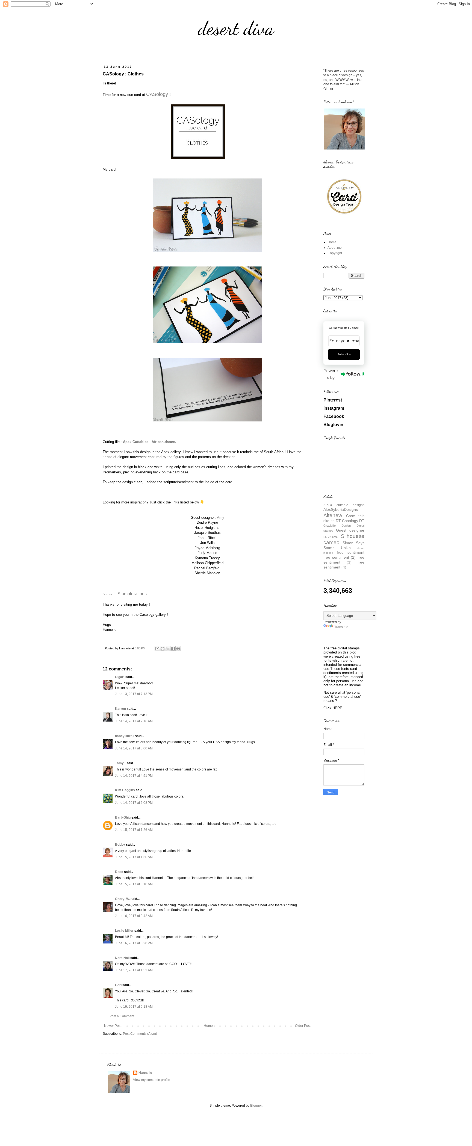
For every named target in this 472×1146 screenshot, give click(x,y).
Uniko (346, 548)
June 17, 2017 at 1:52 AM (134, 970)
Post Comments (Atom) (140, 1034)
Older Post (303, 1026)
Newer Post (112, 1026)
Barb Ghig (123, 817)
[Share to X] (167, 648)
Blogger (256, 1105)
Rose (119, 872)
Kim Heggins (125, 790)
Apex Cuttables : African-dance (149, 442)
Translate (341, 627)
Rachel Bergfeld (206, 568)
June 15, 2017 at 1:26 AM (134, 830)
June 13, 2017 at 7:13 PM (134, 694)
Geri (118, 985)
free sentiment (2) (339, 557)
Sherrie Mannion (207, 573)
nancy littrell (124, 736)
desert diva (236, 28)
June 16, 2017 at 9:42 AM (134, 916)
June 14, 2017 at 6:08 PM (134, 803)
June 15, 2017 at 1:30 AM (134, 857)
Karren (120, 709)
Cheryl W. (122, 899)
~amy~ (120, 763)
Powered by (331, 374)
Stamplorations (132, 593)
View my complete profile (151, 1080)
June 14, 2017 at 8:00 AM (134, 748)
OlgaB (120, 677)
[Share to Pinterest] (178, 648)
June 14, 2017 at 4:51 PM (134, 776)
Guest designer (350, 530)
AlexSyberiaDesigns (340, 509)
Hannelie (145, 1073)
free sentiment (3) (343, 559)
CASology (157, 94)
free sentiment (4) (343, 564)
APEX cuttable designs (343, 505)
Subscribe (344, 354)
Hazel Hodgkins (206, 528)
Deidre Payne (207, 522)
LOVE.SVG (330, 536)
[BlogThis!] (162, 648)
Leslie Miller (124, 931)
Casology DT (353, 520)
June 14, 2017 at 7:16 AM (134, 721)
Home (208, 1026)
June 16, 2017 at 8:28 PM (134, 943)
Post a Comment (122, 1016)
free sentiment (350, 552)
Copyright (335, 253)
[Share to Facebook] (173, 648)
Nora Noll (122, 958)
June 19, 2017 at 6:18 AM (134, 1007)
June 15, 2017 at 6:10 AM (134, 884)
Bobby (120, 844)
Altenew (332, 515)
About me (335, 248)
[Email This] (157, 648)
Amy (220, 517)
